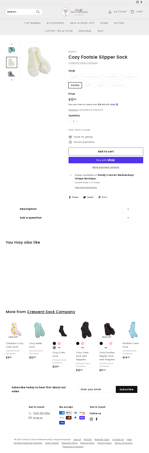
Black (74, 76)
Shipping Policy (70, 443)
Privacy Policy (104, 443)
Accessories (56, 23)
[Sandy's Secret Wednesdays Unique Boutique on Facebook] (96, 419)
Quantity (74, 115)
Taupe (100, 85)
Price (72, 93)
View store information (86, 187)
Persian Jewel (91, 76)
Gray (88, 85)
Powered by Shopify (73, 446)
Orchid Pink (112, 76)
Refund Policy (87, 443)
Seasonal (85, 30)
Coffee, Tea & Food (59, 30)
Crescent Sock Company (83, 62)
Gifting (119, 23)
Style (72, 70)
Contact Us (118, 439)
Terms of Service (124, 443)
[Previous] (11, 44)
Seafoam (130, 76)
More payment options (106, 167)
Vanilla (75, 85)
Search (77, 439)
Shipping (73, 110)
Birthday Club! (102, 439)
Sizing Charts (52, 443)
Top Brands (33, 23)
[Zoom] (39, 61)
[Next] (11, 79)
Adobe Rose (117, 85)
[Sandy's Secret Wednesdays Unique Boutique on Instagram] (91, 419)
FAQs (129, 439)
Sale (101, 30)
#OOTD (88, 439)
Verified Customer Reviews (28, 443)
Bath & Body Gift (82, 23)
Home (104, 23)
